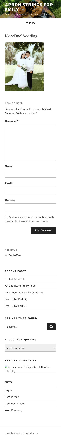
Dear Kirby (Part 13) (16, 305)
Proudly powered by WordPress (21, 433)
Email (9, 183)
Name (9, 166)
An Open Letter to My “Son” (21, 285)
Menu (32, 22)
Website (10, 200)
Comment (11, 121)
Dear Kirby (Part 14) (16, 299)
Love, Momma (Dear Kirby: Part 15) (24, 292)
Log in (8, 390)
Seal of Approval (14, 279)
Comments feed (14, 403)
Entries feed (12, 396)
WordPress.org (13, 410)
